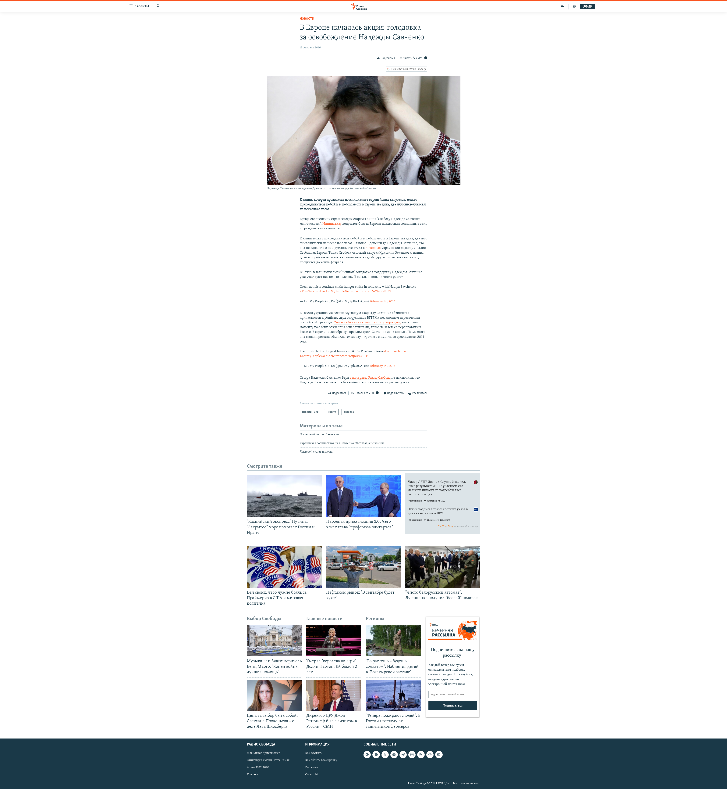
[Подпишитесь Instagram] (412, 754)
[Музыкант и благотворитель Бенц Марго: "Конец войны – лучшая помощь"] (274, 640)
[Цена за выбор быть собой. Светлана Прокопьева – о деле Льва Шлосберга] (274, 695)
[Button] (386, 58)
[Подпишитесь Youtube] (394, 754)
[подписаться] (438, 754)
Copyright (311, 774)
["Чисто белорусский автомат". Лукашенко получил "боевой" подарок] (442, 567)
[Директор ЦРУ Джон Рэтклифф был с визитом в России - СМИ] (333, 695)
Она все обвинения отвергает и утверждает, (367, 322)
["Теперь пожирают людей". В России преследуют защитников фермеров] (393, 695)
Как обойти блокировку (321, 760)
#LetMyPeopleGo (336, 291)
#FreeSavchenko (312, 291)
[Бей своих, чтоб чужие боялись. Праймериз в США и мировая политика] (284, 567)
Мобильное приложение (263, 753)
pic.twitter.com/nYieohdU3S (370, 291)
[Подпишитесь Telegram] (403, 754)
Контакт (252, 774)
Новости (307, 19)
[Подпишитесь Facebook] (376, 754)
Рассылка (311, 767)
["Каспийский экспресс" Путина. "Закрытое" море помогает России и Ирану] (284, 496)
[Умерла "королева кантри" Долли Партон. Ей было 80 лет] (333, 640)
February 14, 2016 (382, 301)
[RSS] (420, 754)
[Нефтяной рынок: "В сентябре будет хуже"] (363, 567)
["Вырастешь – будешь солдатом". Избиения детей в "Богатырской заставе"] (393, 640)
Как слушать (313, 753)
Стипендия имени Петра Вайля (268, 760)
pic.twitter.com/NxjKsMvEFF (347, 356)
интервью (373, 248)
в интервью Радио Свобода (370, 378)
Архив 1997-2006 (258, 767)
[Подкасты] (430, 754)
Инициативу (332, 224)
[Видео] (563, 6)
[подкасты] (574, 6)
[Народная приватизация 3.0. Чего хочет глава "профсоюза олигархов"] (363, 496)
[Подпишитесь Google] (367, 754)
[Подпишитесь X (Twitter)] (385, 754)
